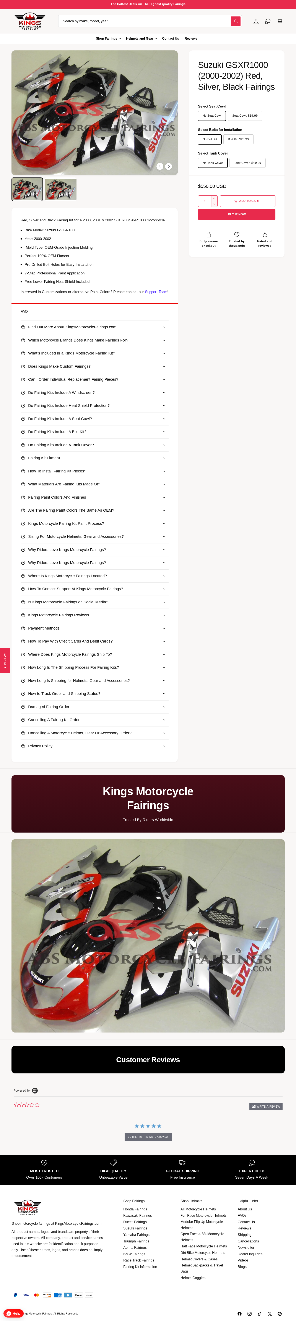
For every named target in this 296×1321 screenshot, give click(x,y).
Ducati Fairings (135, 1222)
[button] (280, 21)
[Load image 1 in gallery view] (27, 189)
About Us (245, 1209)
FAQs (242, 1215)
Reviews (244, 1228)
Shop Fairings (106, 38)
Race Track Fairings (138, 1260)
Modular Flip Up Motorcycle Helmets (202, 1225)
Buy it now (237, 214)
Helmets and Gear (139, 38)
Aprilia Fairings (135, 1247)
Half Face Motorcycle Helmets (204, 1246)
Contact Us (246, 1222)
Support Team (156, 292)
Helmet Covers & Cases (199, 1259)
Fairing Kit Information (140, 1267)
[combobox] (150, 21)
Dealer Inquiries (250, 1254)
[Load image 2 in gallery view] (60, 189)
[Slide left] (159, 166)
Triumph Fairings (136, 1241)
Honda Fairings (135, 1209)
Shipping (245, 1235)
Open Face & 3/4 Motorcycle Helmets (202, 1237)
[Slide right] (168, 166)
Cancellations (248, 1241)
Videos (243, 1260)
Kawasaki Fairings (137, 1215)
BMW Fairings (134, 1254)
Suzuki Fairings (135, 1228)
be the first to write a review (148, 1137)
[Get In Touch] (268, 21)
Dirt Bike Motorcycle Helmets (203, 1253)
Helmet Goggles (193, 1278)
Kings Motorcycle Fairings (36, 1313)
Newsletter (246, 1247)
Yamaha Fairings (136, 1235)
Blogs (242, 1267)
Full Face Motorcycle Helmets (203, 1215)
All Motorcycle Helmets (198, 1209)
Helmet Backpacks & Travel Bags (202, 1268)
